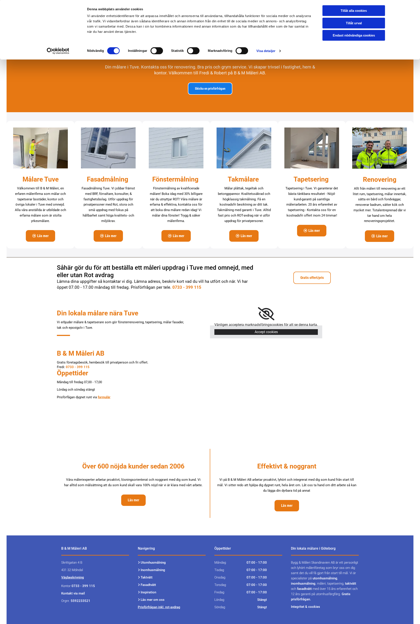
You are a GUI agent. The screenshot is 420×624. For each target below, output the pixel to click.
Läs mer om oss (152, 600)
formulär (104, 397)
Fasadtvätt (148, 585)
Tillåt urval (354, 23)
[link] (266, 313)
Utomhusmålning (153, 563)
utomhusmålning (325, 578)
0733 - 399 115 (186, 287)
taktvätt (350, 584)
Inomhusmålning (153, 570)
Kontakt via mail (73, 593)
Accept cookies (266, 332)
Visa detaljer (265, 51)
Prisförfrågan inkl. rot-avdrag (159, 607)
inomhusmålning (303, 584)
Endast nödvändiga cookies (354, 35)
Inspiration (148, 592)
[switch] (156, 50)
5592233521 (80, 601)
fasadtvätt (304, 589)
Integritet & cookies (305, 607)
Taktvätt (147, 577)
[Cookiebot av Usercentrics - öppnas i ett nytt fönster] (58, 51)
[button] (210, 88)
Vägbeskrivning (72, 577)
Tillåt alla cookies (354, 10)
